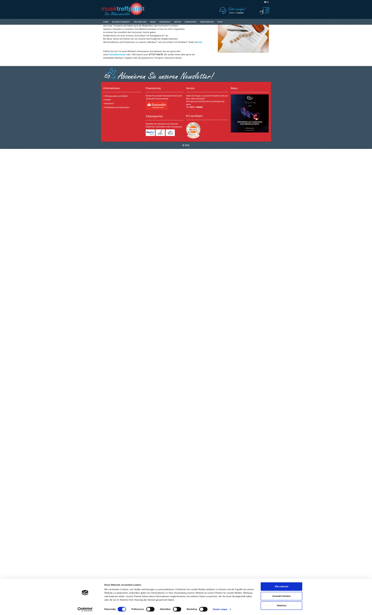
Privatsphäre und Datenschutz (116, 107)
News (153, 22)
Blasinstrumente (121, 22)
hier (200, 42)
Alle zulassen (281, 586)
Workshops (190, 22)
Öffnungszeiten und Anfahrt (116, 96)
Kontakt (107, 100)
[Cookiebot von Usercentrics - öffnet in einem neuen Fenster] (85, 609)
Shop (220, 22)
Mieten (177, 22)
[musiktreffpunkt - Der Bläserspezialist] (129, 8)
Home (105, 22)
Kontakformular (117, 54)
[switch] (150, 609)
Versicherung (207, 22)
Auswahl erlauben (281, 596)
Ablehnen (281, 605)
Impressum (109, 103)
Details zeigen (220, 609)
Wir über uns (140, 22)
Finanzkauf (164, 22)
